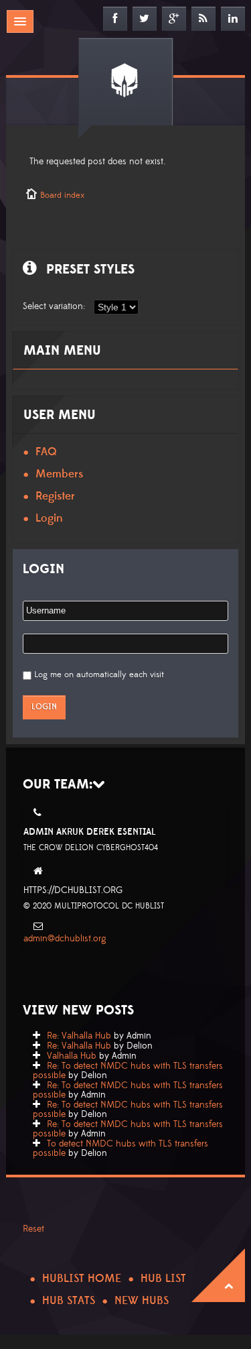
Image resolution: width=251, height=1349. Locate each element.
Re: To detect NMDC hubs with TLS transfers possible (128, 1070)
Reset (33, 1229)
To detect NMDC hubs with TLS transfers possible (120, 1148)
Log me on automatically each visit (99, 674)
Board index (62, 195)
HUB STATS (68, 1300)
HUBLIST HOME (81, 1278)
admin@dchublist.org (64, 939)
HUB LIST (163, 1278)
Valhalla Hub (71, 1056)
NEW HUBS (141, 1300)
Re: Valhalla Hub (79, 1036)
